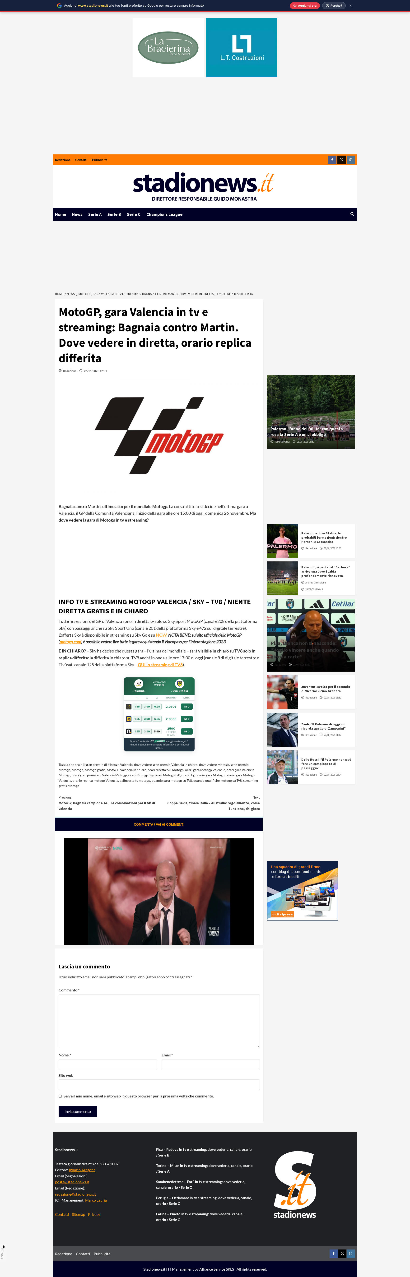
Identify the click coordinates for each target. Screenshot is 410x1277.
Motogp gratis (95, 770)
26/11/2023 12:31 (95, 371)
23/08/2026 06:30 (305, 441)
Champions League (164, 214)
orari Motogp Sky (141, 775)
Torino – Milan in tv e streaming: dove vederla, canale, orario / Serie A (204, 1168)
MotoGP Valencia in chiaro (126, 770)
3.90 (147, 706)
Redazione (62, 160)
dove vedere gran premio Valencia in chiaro (166, 765)
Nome (65, 1055)
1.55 (137, 706)
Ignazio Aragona (82, 1169)
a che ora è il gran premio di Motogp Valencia (99, 765)
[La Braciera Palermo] (168, 47)
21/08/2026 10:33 (332, 548)
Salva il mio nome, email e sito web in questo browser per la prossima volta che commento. (139, 1096)
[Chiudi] (350, 5)
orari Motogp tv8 (167, 775)
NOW (161, 635)
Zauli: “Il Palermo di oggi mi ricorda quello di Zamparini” (323, 726)
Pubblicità (99, 160)
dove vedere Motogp (214, 765)
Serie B (114, 214)
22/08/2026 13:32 (332, 697)
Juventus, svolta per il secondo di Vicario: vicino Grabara (325, 689)
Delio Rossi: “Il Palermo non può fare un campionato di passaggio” (326, 763)
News (77, 214)
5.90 (157, 731)
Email (167, 1055)
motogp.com (70, 641)
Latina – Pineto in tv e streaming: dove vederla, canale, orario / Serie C (199, 1217)
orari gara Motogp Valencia (205, 770)
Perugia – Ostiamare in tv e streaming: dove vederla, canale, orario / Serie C (204, 1201)
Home (60, 214)
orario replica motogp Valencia (95, 780)
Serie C (133, 214)
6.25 (157, 706)
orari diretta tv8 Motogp (166, 770)
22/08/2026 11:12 (332, 735)
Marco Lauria (96, 1200)
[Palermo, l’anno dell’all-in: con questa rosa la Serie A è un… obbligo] (311, 412)
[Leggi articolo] (282, 541)
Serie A (95, 214)
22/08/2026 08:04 (332, 774)
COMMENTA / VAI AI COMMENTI (159, 824)
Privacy (94, 1214)
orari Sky (188, 775)
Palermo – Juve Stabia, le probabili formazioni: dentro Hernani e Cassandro (324, 537)
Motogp (77, 770)
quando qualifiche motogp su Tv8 (217, 780)
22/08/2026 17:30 (301, 664)
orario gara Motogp (210, 775)
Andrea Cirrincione (315, 582)
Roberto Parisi (282, 441)
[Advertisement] (205, 119)
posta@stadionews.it (72, 1182)
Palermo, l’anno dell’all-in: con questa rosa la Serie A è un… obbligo (306, 431)
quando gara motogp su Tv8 (172, 780)
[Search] (352, 214)
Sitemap (78, 1214)
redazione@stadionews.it (75, 1194)
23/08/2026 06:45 (314, 589)
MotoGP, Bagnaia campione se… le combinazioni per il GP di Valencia (107, 803)
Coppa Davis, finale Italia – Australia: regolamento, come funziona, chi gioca (213, 803)
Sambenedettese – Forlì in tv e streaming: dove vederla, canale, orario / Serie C (200, 1184)
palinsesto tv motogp (135, 780)
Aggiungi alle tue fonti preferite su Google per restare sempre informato (134, 5)
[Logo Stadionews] (295, 1184)
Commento (69, 990)
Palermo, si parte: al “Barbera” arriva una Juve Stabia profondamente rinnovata (325, 571)
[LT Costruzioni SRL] (241, 47)
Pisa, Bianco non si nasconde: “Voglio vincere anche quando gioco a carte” (304, 650)
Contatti (81, 160)
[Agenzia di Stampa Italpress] (302, 890)
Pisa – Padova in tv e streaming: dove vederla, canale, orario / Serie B (204, 1152)
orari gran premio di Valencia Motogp (99, 775)
